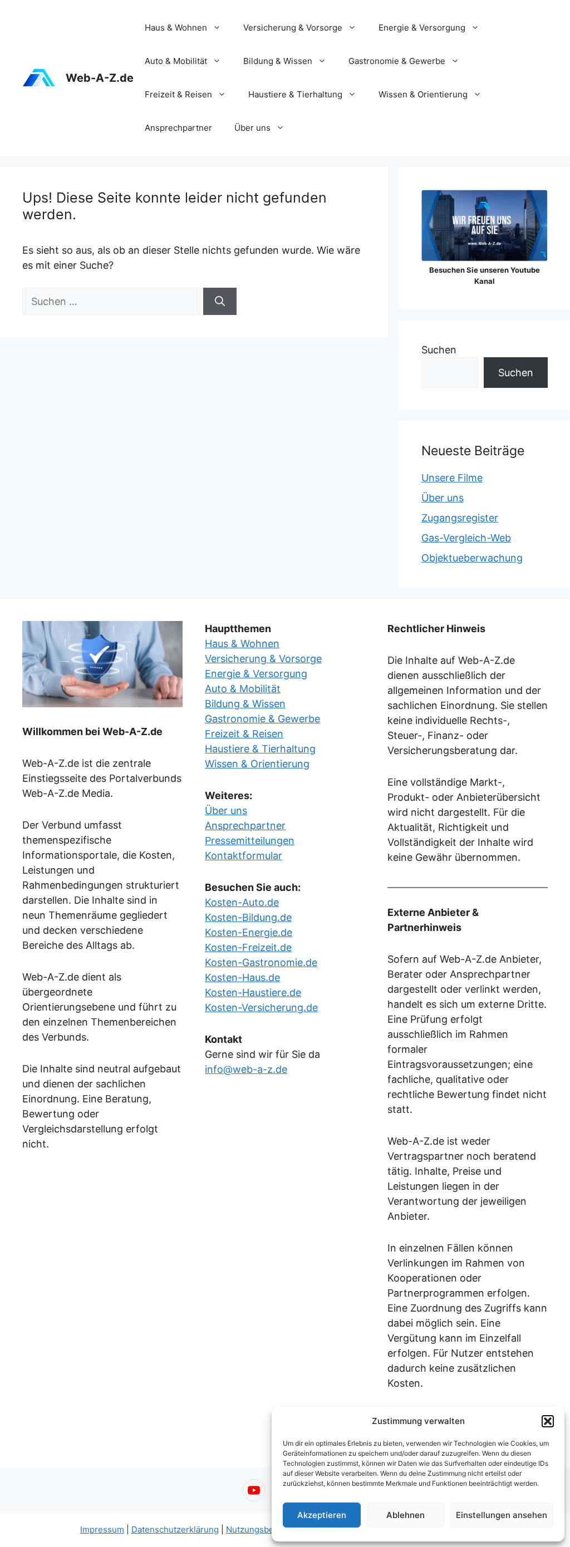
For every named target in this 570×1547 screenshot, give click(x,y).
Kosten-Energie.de (248, 932)
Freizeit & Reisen (178, 94)
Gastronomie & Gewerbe (396, 61)
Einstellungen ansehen (501, 1515)
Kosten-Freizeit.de (248, 947)
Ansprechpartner (178, 127)
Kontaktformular (243, 855)
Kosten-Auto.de (242, 902)
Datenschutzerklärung (175, 1529)
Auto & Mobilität (176, 61)
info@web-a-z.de (246, 1069)
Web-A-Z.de (100, 78)
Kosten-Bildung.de (248, 917)
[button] (547, 1421)
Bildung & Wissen (277, 61)
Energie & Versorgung (422, 27)
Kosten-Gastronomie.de (261, 962)
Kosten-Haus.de (242, 977)
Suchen (438, 350)
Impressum (102, 1529)
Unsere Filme (452, 478)
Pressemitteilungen (249, 840)
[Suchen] (220, 301)
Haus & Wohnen (176, 27)
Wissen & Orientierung (423, 94)
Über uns (252, 127)
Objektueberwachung (472, 558)
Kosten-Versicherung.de (261, 1007)
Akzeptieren (321, 1515)
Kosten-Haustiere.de (253, 992)
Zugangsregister (459, 518)
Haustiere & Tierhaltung (295, 94)
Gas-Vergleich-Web (466, 538)
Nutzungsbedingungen (271, 1529)
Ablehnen (405, 1515)
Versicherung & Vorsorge (292, 27)
